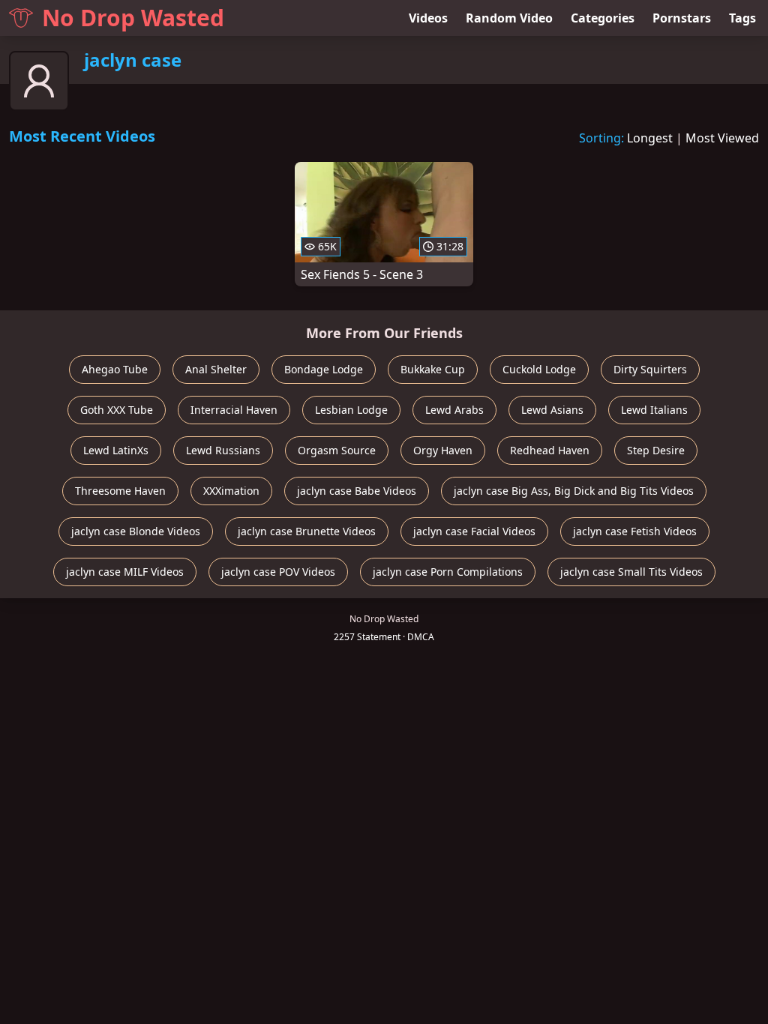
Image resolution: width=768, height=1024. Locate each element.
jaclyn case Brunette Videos (307, 531)
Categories (602, 18)
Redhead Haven (550, 450)
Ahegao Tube (115, 369)
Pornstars (681, 18)
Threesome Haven (120, 491)
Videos (428, 18)
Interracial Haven (234, 410)
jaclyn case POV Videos (278, 571)
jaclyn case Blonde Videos (135, 531)
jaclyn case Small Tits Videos (631, 571)
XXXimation (231, 491)
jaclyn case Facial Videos (474, 531)
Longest (650, 138)
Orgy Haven (442, 450)
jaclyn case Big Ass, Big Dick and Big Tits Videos (574, 491)
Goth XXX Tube (116, 410)
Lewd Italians (654, 410)
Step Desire (656, 450)
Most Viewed (722, 138)
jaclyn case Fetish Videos (635, 531)
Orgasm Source (337, 450)
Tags (742, 18)
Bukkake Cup (432, 369)
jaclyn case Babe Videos (356, 491)
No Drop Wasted (133, 17)
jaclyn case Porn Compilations (448, 571)
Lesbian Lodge (351, 410)
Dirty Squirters (650, 369)
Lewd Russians (223, 450)
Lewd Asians (552, 410)
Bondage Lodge (323, 369)
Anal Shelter (216, 369)
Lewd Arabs (454, 410)
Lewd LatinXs (115, 450)
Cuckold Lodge (539, 369)
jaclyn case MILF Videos (125, 571)
